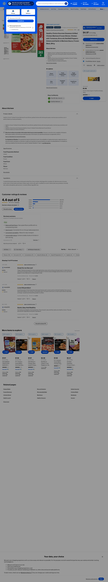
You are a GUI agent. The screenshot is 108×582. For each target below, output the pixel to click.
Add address (20, 21)
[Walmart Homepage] (4, 3)
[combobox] (52, 3)
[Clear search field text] (62, 3)
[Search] (66, 3)
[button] (85, 3)
